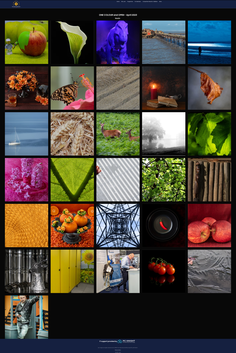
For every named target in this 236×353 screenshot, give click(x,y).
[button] (130, 1)
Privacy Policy (118, 350)
